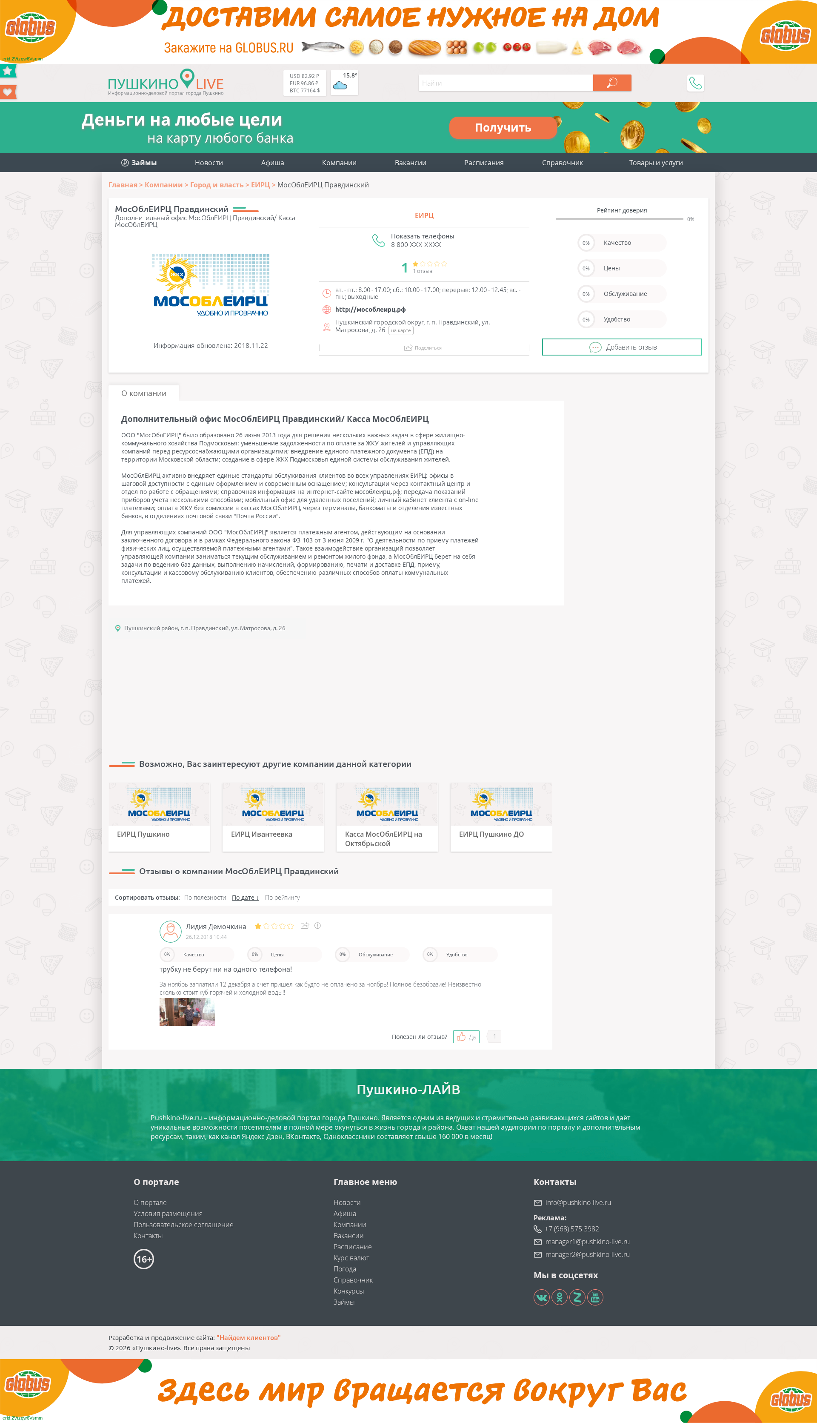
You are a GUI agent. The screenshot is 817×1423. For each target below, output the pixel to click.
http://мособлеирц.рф (370, 309)
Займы (344, 1302)
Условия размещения (168, 1213)
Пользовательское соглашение (184, 1224)
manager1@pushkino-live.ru (588, 1241)
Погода (345, 1269)
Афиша (272, 162)
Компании (339, 162)
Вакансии (410, 162)
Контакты (148, 1235)
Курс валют (351, 1257)
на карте (401, 330)
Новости (209, 162)
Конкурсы (349, 1291)
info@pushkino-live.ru (578, 1202)
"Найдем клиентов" (249, 1337)
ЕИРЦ (424, 215)
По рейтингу (282, 897)
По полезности (205, 897)
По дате (243, 897)
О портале (150, 1202)
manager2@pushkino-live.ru (588, 1254)
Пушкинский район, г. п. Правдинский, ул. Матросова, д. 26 (205, 628)
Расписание (353, 1246)
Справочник (562, 162)
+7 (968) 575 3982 (572, 1229)
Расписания (484, 162)
